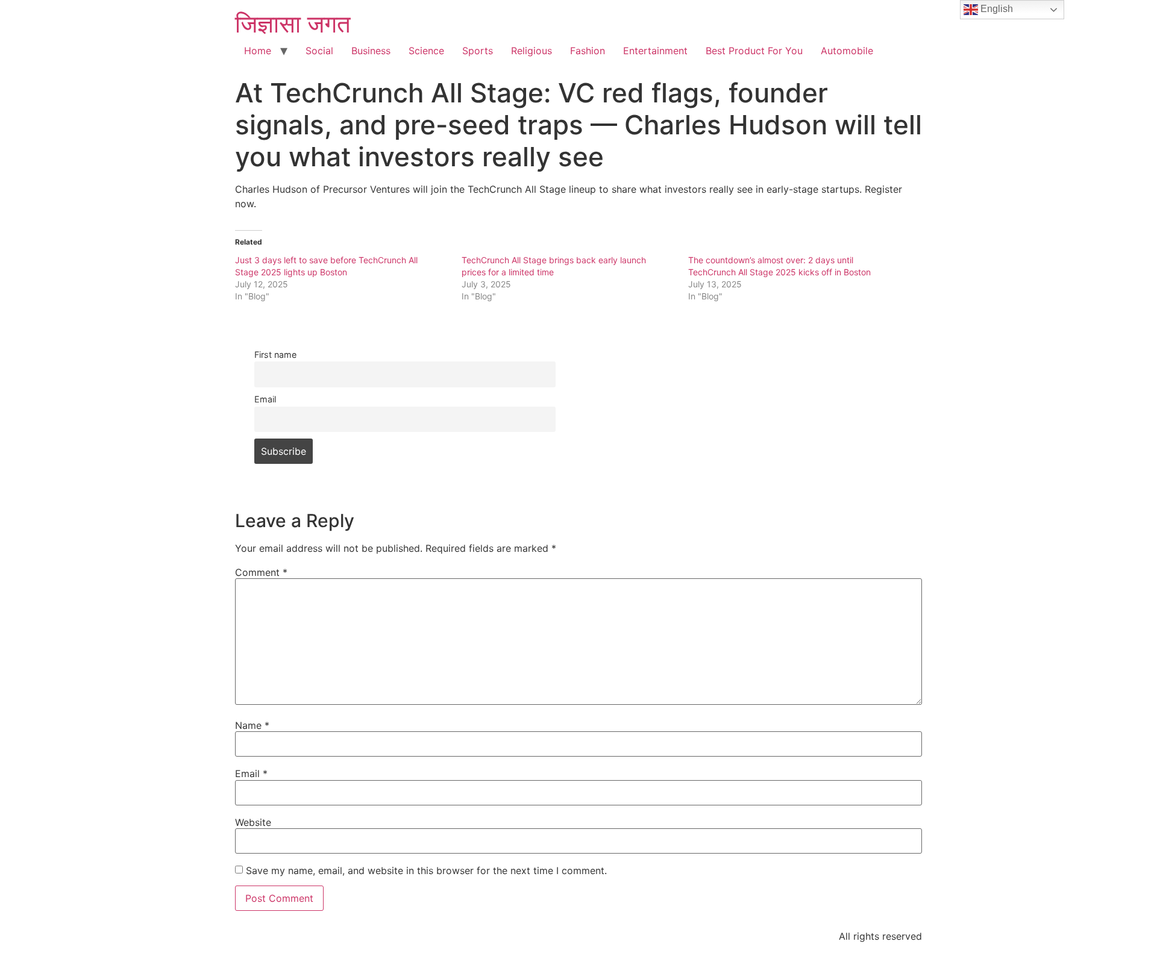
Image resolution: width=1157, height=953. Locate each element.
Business (370, 51)
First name (275, 354)
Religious (531, 51)
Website (253, 822)
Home (257, 51)
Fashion (587, 51)
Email (265, 399)
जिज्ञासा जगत (293, 24)
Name (252, 725)
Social (319, 51)
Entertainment (655, 51)
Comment (261, 572)
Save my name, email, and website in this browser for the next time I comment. (426, 870)
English (995, 9)
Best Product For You (754, 51)
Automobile (847, 51)
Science (426, 51)
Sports (477, 51)
